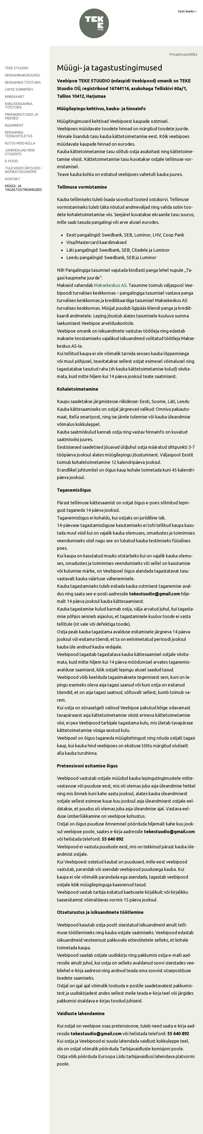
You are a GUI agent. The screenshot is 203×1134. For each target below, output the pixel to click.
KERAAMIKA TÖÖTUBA (23, 82)
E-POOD (11, 161)
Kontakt (12, 179)
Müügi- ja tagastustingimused (23, 188)
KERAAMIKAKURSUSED (22, 75)
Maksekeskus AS (110, 285)
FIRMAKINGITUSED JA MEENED (21, 116)
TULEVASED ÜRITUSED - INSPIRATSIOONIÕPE (23, 170)
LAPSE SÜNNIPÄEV (19, 89)
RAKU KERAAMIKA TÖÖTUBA (18, 105)
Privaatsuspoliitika (183, 54)
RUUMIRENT (14, 125)
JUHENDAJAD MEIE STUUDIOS (20, 152)
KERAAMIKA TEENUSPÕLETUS (18, 134)
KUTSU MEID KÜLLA (20, 143)
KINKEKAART (15, 97)
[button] (187, 11)
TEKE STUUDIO (16, 68)
